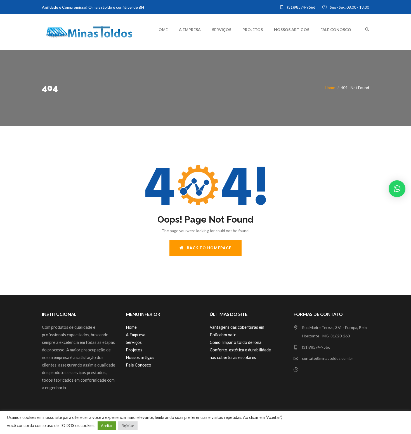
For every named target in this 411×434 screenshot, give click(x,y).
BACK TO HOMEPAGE (207, 248)
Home (161, 29)
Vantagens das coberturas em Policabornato (237, 331)
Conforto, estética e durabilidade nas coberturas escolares (240, 353)
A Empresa (190, 29)
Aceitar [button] (107, 425)
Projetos (252, 29)
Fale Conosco (335, 29)
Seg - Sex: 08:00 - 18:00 (349, 7)
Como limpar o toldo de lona (235, 342)
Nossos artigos (291, 29)
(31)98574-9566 (300, 7)
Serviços (221, 29)
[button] (397, 188)
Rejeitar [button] (128, 425)
